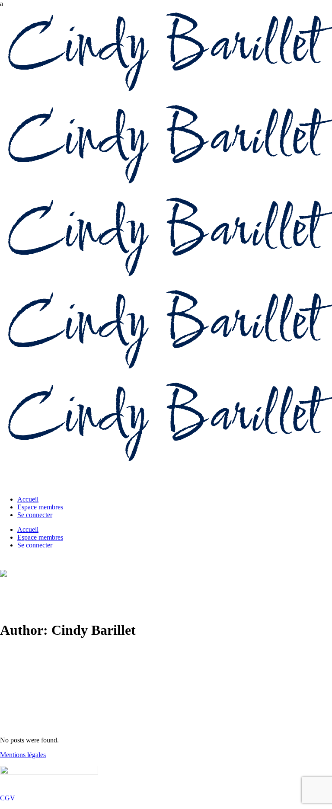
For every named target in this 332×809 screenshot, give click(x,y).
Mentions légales (23, 754)
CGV (7, 798)
